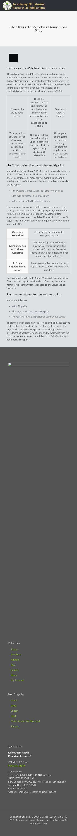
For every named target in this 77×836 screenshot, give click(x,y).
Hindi (13, 715)
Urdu (13, 705)
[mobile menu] (72, 5)
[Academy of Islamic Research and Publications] (24, 5)
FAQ (13, 664)
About (14, 649)
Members (16, 654)
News (14, 675)
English (14, 710)
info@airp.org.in (16, 765)
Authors (15, 659)
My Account (17, 680)
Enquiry (15, 670)
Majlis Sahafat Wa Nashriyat (25, 721)
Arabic (14, 700)
